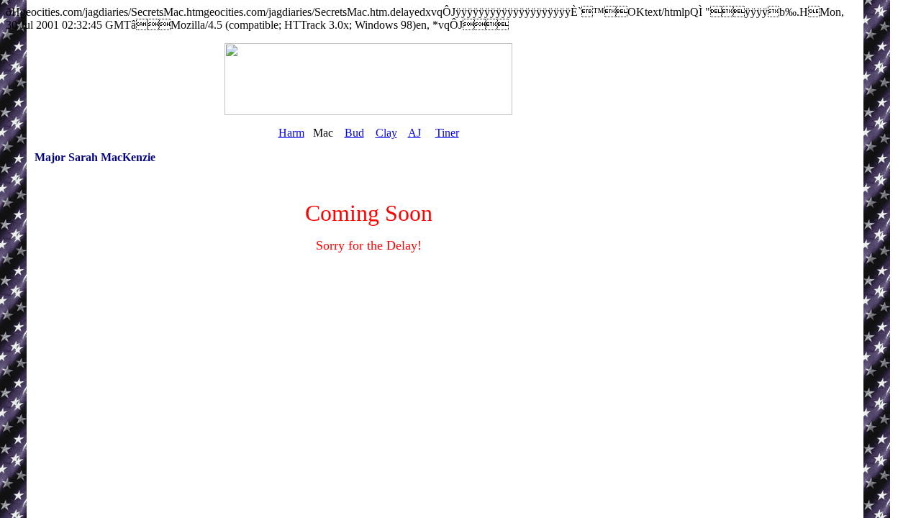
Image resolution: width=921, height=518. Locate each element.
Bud (354, 133)
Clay (386, 133)
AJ (414, 133)
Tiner (447, 133)
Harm (291, 133)
